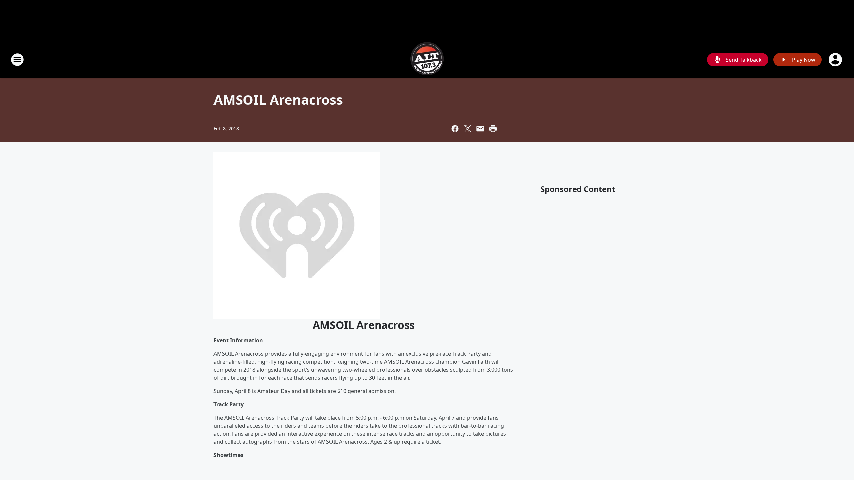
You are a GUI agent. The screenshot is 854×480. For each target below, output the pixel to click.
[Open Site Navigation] (17, 59)
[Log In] (836, 59)
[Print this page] (493, 128)
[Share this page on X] (467, 128)
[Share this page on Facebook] (455, 128)
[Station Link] (427, 59)
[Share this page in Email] (480, 128)
